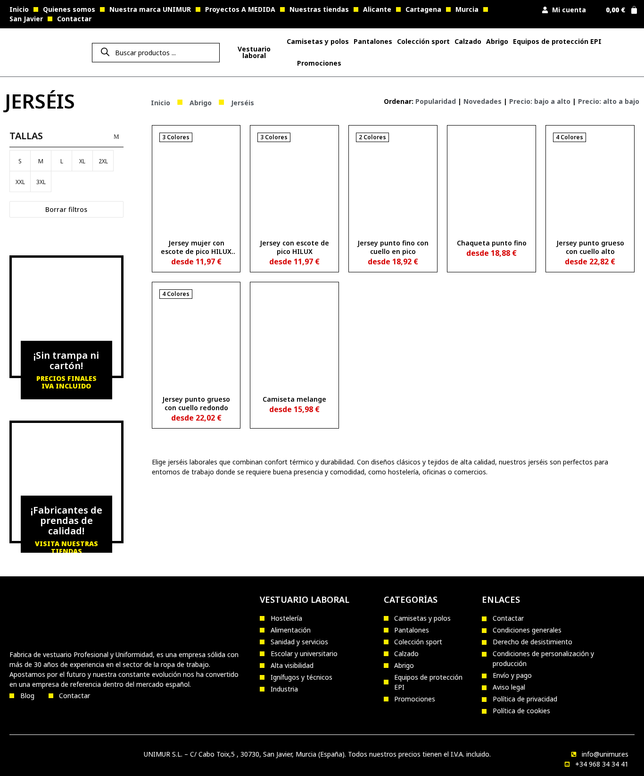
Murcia (467, 9)
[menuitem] (254, 52)
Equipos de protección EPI (557, 41)
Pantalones (373, 41)
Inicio (19, 9)
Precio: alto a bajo (608, 101)
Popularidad (435, 101)
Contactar (74, 18)
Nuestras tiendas (319, 9)
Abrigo (497, 41)
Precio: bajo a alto (539, 101)
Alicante (377, 9)
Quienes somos (69, 9)
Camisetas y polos (318, 41)
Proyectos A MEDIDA (240, 9)
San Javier (26, 18)
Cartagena (423, 9)
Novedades (482, 101)
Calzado (467, 41)
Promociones (319, 63)
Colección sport (423, 41)
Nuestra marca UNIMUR (150, 9)
